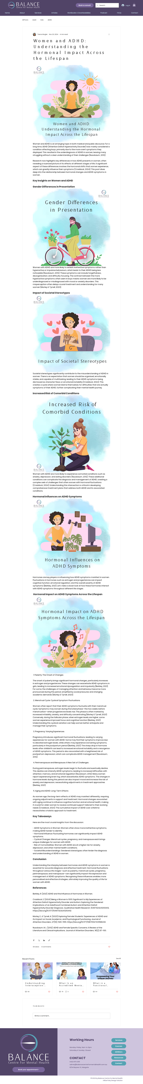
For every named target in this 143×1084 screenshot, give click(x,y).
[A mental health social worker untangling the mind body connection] (37, 970)
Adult (34, 20)
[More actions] (109, 34)
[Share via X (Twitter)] (39, 940)
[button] (134, 4)
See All (118, 958)
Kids (42, 20)
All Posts (25, 20)
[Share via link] (49, 940)
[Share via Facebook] (34, 940)
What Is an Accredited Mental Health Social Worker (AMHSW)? (71, 984)
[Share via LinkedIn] (44, 940)
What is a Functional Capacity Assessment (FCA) (104, 984)
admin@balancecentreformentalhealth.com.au (88, 1064)
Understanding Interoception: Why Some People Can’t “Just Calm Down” (36, 984)
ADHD (50, 20)
